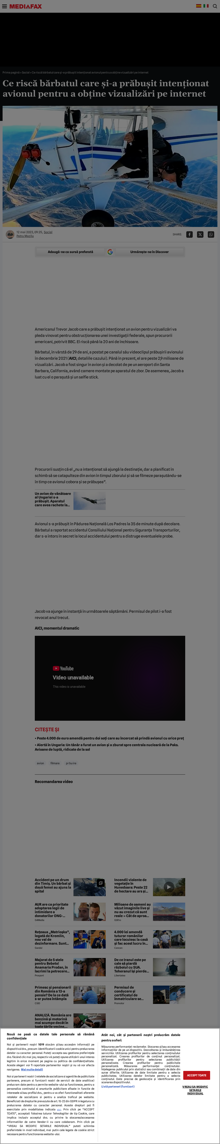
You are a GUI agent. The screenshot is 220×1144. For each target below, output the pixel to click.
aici (59, 1109)
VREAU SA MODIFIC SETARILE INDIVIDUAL (195, 1090)
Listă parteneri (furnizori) (117, 1086)
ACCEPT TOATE (196, 1075)
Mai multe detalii (32, 1069)
